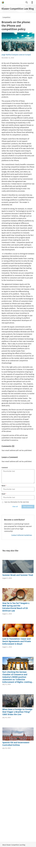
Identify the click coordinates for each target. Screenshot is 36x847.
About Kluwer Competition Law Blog (13, 845)
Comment (5, 467)
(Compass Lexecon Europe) (21, 55)
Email (4, 494)
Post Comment (28, 506)
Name (4, 486)
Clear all (15, 506)
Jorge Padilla (6, 55)
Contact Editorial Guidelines (21, 535)
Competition (6, 17)
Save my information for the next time (16, 502)
